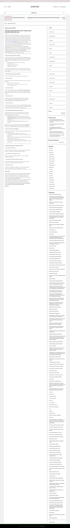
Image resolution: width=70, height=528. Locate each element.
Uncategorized (51, 512)
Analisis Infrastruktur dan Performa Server (56, 205)
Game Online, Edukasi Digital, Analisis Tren (56, 240)
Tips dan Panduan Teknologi (54, 510)
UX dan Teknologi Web (53, 517)
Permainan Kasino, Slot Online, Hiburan (56, 368)
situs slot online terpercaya (54, 406)
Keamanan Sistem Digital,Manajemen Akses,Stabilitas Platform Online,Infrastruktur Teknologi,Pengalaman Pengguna (57, 295)
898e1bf (7, 33)
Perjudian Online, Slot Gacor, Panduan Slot (56, 364)
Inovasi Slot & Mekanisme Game (54, 258)
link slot (50, 48)
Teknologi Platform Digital (53, 495)
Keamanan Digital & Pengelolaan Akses (56, 280)
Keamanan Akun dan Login (53, 271)
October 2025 (51, 163)
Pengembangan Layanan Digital (54, 362)
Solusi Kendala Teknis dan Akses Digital (56, 436)
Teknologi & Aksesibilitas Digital (54, 446)
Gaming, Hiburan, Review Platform (55, 252)
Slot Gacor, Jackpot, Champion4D (55, 415)
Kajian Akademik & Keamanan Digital (55, 262)
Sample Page (33, 12)
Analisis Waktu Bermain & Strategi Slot (56, 207)
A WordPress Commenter (53, 142)
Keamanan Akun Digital (53, 273)
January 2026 (51, 156)
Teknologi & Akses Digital (53, 444)
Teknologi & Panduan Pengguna (54, 460)
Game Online (51, 234)
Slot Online (51, 417)
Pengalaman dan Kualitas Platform (55, 356)
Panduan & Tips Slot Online (53, 311)
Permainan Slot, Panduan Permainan (55, 376)
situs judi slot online (52, 398)
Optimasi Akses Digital (53, 309)
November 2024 (52, 186)
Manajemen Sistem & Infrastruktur (55, 307)
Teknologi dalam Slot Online (54, 471)
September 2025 (52, 165)
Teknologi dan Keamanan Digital (54, 473)
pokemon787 (51, 379)
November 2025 (52, 161)
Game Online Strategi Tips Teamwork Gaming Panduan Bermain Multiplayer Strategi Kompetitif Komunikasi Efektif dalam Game (57, 237)
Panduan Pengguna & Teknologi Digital (55, 343)
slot (50, 69)
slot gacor (51, 40)
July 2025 (50, 169)
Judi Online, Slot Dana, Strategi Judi (55, 260)
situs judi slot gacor (52, 396)
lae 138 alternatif (14, 41)
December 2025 (52, 158)
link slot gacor (51, 31)
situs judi (50, 392)
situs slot (50, 65)
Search (50, 111)
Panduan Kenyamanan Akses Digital (55, 334)
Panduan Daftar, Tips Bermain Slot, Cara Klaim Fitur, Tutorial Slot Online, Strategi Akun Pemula (57, 320)
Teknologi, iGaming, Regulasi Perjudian (55, 500)
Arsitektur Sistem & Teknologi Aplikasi (55, 209)
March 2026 (51, 152)
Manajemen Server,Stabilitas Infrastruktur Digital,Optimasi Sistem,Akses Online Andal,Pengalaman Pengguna (56, 303)
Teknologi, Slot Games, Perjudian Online (56, 502)
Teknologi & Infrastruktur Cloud (54, 448)
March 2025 (51, 177)
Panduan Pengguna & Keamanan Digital (56, 341)
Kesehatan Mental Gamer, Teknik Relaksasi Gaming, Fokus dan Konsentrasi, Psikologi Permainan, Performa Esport (56, 299)
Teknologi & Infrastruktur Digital (54, 450)
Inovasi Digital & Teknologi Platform (55, 256)
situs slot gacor (52, 44)
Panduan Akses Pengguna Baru (54, 313)
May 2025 (51, 173)
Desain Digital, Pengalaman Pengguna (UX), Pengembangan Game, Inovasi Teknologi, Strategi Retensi (56, 217)
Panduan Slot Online (52, 345)
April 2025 (51, 175)
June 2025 (51, 171)
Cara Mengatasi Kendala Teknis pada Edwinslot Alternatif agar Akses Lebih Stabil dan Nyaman (57, 120)
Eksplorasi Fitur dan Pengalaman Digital (56, 227)
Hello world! (62, 142)
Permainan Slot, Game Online (54, 372)
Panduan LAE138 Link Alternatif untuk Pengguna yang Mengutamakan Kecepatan (46, 1)
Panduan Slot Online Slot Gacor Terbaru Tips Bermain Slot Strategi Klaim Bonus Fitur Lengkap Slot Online (56, 349)
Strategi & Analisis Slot (53, 438)
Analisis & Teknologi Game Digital (55, 194)
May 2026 (51, 148)
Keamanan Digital (52, 278)
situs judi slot (51, 394)
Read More (6, 186)
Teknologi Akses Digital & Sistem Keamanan (56, 466)
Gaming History (52, 248)
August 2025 (51, 167)
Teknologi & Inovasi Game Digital (55, 452)
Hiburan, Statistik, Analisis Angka (55, 254)
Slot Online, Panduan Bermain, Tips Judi (56, 427)
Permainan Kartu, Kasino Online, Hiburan (56, 366)
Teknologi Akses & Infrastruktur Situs (55, 464)
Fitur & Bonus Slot (52, 229)
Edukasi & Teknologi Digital (54, 222)
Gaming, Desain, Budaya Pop (54, 250)
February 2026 (51, 154)
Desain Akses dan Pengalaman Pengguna (56, 213)
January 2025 (51, 182)
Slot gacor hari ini (52, 61)
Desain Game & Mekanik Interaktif (55, 220)
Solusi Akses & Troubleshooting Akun (55, 434)
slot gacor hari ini (52, 36)
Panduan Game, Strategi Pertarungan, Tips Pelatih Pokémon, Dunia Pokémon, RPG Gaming (56, 327)
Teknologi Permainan (52, 493)
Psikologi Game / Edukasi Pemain (55, 381)
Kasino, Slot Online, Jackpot (54, 267)
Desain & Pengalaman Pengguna (54, 211)
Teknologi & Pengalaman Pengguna (55, 462)
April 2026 (51, 150)
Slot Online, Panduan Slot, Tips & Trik (55, 432)
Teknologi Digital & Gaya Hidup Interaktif (56, 478)
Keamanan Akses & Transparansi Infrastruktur (57, 269)
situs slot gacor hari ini (53, 404)
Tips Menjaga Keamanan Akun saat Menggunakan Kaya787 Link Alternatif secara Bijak (32, 17)
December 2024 (52, 184)
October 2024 (51, 188)
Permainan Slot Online (53, 370)
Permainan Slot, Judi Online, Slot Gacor (56, 374)
